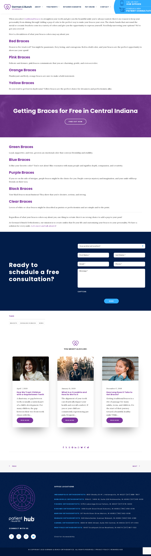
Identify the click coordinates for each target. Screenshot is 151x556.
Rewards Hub (117, 550)
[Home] (28, 498)
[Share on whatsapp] (78, 447)
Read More (25, 420)
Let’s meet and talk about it (43, 226)
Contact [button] (104, 7)
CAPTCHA (82, 292)
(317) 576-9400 (125, 504)
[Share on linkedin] (75, 447)
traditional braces (32, 19)
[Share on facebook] (63, 447)
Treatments (51, 7)
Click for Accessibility (64, 537)
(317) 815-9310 (136, 499)
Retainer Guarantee (72, 7)
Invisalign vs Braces (28, 323)
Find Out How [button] (75, 122)
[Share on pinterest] (72, 447)
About (38, 7)
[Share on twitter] (66, 447)
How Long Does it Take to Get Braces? (119, 393)
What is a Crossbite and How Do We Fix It (74, 393)
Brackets (13, 323)
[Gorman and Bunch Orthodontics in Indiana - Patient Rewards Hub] (22, 519)
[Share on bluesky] (81, 447)
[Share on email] (87, 447)
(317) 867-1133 (129, 527)
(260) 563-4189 (129, 518)
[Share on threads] (69, 447)
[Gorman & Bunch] (18, 7)
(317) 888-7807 (133, 494)
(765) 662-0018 (123, 513)
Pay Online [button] (90, 7)
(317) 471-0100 (132, 523)
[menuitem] (38, 7)
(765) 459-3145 (127, 509)
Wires (41, 323)
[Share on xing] (84, 447)
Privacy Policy (102, 550)
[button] (31, 368)
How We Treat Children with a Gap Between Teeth (30, 393)
